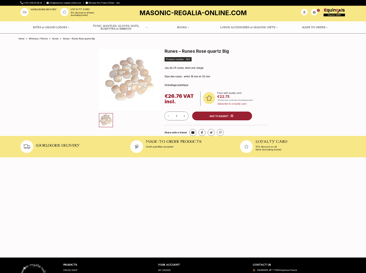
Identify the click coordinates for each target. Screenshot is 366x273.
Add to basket (219, 116)
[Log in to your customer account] (304, 12)
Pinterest (220, 132)
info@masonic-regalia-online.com (65, 3)
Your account (169, 264)
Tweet (211, 132)
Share (202, 132)
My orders (164, 270)
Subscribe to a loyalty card (231, 103)
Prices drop (70, 270)
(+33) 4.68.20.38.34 (32, 3)
